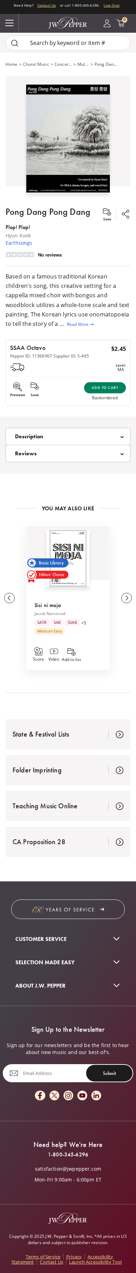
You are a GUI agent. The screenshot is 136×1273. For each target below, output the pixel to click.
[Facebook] (40, 1096)
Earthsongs (19, 242)
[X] (54, 1096)
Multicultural (83, 64)
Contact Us (46, 5)
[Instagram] (68, 1096)
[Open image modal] (68, 141)
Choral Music (36, 64)
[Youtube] (82, 1096)
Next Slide (126, 598)
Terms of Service (43, 1257)
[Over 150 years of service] (68, 909)
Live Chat (111, 5)
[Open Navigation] (9, 23)
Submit (109, 1073)
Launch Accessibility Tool (95, 1262)
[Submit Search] (14, 43)
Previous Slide (9, 598)
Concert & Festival (63, 64)
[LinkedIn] (96, 1096)
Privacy (74, 1257)
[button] (68, 137)
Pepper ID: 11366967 (31, 356)
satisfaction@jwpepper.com (68, 1169)
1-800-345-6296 (68, 1155)
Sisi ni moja (48, 605)
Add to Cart (105, 387)
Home (12, 64)
